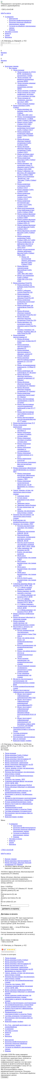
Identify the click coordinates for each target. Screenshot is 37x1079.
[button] (11, 66)
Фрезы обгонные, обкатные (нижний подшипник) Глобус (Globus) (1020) (24, 142)
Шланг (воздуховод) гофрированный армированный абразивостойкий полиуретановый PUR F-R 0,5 (26, 711)
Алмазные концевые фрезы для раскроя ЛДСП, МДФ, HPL (24, 584)
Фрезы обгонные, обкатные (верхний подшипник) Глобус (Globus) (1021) (24, 149)
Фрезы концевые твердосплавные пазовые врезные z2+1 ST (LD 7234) (26, 360)
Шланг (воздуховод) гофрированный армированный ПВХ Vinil (26, 695)
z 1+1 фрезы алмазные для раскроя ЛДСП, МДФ (26, 596)
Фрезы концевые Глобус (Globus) (16, 755)
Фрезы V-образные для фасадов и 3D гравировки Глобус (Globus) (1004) (26, 172)
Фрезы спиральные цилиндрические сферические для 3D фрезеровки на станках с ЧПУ (25, 484)
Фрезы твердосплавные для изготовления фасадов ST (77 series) (26, 419)
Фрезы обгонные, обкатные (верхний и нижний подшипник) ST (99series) (26, 377)
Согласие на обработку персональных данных (21, 834)
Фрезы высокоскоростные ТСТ (24, 423)
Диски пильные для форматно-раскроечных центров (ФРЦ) (25, 79)
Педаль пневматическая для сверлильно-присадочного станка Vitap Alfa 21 (26, 633)
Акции (7, 35)
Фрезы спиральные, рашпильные (20, 426)
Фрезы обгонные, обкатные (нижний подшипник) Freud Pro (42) (26, 313)
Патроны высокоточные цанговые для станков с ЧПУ (25, 527)
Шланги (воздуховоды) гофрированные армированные (24, 691)
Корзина (4, 60)
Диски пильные (18, 70)
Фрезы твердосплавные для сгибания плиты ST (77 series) (25, 413)
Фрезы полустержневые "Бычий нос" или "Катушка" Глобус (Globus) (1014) (26, 179)
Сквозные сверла (23, 496)
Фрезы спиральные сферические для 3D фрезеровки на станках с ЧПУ (24, 469)
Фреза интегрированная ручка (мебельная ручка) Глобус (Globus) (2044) (25, 210)
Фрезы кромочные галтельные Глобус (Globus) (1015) (23, 186)
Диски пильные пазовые (26, 103)
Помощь (12, 30)
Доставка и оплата (11, 31)
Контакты (8, 37)
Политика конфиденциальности (20, 20)
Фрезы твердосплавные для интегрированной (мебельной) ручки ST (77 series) (26, 407)
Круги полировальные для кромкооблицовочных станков (26, 647)
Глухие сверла (22, 498)
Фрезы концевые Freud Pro (22, 283)
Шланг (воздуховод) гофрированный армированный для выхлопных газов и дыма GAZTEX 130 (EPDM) (26, 721)
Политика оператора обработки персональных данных (20, 23)
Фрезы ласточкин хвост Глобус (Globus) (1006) (25, 155)
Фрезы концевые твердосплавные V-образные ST (24, 346)
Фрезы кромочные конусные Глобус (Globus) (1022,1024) (26, 159)
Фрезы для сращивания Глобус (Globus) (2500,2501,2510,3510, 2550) (25, 278)
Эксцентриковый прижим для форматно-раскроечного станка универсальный (26, 668)
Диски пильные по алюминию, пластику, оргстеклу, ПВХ (25, 100)
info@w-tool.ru (6, 13)
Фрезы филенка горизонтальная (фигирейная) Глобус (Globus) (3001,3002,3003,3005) (25, 269)
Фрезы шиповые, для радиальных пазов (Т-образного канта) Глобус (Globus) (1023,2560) (25, 166)
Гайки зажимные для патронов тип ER (24, 549)
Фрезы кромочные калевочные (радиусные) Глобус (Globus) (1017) (26, 128)
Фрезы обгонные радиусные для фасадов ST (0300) (26, 341)
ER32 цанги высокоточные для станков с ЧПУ (26, 568)
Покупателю (13, 18)
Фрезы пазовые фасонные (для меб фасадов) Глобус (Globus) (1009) (26, 215)
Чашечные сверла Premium (26, 505)
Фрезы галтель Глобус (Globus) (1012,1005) (25, 123)
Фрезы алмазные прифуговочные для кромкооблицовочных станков (24, 623)
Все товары (13, 68)
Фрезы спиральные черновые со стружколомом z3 (24, 449)
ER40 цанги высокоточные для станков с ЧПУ (26, 574)
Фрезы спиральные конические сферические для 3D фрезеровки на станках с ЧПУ (26, 476)
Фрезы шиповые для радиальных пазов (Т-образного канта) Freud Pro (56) (26, 325)
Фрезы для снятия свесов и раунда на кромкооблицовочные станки (26, 653)
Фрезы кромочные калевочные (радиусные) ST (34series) (26, 395)
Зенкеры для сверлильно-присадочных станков (26, 512)
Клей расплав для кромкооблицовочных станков (24, 521)
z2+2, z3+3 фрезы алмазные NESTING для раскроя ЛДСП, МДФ (25, 600)
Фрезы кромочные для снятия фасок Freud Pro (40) (25, 307)
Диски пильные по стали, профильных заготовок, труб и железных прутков (26, 94)
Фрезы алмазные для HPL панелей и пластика (26, 592)
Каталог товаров (11, 859)
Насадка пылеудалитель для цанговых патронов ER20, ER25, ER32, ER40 (26, 544)
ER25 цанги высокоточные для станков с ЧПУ (26, 563)
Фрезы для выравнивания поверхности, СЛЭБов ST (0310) (26, 367)
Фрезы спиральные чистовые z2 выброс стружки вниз (24, 440)
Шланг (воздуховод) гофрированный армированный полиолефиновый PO (24, 702)
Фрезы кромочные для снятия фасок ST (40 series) (26, 371)
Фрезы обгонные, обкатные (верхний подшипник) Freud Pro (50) (26, 318)
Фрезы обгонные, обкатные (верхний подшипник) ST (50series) (26, 384)
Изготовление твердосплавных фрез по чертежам (24, 738)
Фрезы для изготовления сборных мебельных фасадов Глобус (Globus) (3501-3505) (26, 252)
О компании (9, 17)
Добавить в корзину (10, 909)
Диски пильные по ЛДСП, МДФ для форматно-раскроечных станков (26, 73)
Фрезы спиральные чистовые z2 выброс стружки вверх (24, 434)
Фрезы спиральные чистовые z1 (24, 429)
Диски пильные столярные (26, 90)
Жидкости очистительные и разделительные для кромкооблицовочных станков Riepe (24, 681)
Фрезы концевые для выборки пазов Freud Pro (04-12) (26, 286)
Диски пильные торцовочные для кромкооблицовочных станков (25, 661)
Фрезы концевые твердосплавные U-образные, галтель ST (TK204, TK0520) (24, 353)
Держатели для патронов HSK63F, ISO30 (26, 532)
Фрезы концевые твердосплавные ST (20, 336)
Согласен (5, 1077)
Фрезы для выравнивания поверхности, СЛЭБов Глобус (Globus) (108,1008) (26, 118)
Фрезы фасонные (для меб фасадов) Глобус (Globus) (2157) (26, 232)
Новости (8, 33)
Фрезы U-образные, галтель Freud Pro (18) (24, 291)
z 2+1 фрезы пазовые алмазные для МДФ (24, 588)
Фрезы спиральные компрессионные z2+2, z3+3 (25, 455)
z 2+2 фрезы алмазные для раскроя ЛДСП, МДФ (26, 611)
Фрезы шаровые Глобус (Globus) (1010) (25, 190)
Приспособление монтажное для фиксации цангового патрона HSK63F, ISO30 (26, 538)
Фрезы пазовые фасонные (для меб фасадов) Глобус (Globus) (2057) (26, 227)
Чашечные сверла (23, 503)
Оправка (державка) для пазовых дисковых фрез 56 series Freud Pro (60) (26, 331)
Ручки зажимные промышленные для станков (24, 675)
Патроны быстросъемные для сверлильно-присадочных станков (23, 516)
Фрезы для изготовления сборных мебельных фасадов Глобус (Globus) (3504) (28, 260)
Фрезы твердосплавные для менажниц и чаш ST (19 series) (25, 400)
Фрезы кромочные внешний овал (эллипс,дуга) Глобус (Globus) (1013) (24, 196)
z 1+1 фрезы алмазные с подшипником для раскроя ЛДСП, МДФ (26, 606)
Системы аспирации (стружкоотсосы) (20, 734)
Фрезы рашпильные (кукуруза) (24, 459)
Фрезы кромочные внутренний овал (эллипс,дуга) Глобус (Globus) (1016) (24, 203)
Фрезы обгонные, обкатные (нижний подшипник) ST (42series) (26, 389)
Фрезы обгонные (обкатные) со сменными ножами (24, 618)
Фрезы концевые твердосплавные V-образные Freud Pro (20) (25, 296)
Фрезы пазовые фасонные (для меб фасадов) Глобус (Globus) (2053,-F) (26, 221)
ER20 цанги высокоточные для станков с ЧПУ (26, 557)
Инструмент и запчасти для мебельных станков (22, 627)
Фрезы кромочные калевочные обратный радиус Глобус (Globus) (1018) (25, 134)
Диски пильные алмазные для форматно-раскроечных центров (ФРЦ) (26, 86)
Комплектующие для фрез (22, 740)
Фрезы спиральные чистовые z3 (24, 444)
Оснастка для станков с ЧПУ (23, 524)
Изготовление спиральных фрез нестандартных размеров (26, 464)
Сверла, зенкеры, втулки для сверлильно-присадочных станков (23, 492)
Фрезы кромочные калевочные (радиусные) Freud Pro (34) (26, 301)
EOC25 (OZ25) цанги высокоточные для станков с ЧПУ (26, 580)
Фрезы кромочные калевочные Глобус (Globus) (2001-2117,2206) (26, 238)
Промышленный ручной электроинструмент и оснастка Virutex (24, 729)
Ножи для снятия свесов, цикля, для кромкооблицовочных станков (26, 640)
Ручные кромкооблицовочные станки (18, 802)
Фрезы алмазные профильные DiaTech (18, 785)
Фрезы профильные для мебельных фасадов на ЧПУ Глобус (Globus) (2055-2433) (25, 244)
